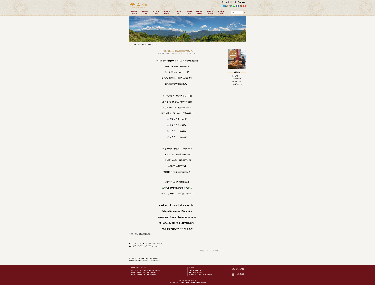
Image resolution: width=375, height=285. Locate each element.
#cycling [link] (169, 205)
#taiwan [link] (165, 211)
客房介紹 (188, 12)
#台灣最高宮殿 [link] (187, 223)
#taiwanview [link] (163, 217)
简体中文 (231, 2)
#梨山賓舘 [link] (170, 223)
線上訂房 (210, 12)
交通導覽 (199, 12)
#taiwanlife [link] (175, 217)
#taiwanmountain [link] (188, 217)
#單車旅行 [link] (188, 229)
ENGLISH (243, 2)
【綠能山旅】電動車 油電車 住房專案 (148, 260)
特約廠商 (187, 280)
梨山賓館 (134, 12)
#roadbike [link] (189, 205)
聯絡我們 (181, 280)
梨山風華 (156, 12)
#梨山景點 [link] (166, 229)
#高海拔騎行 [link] (173, 66)
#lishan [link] (162, 223)
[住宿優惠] (237, 68)
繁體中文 (224, 2)
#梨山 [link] (178, 223)
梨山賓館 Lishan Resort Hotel (138, 267)
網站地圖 (193, 280)
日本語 (237, 2)
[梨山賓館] (237, 270)
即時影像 (221, 12)
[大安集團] (238, 275)
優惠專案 (167, 12)
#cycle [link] (162, 205)
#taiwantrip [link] (187, 211)
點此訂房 (140, 246)
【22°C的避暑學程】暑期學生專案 (147, 258)
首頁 (144, 44)
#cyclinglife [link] (179, 205)
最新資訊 (145, 12)
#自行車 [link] (170, 61)
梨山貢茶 (178, 12)
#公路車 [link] (174, 229)
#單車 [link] (180, 229)
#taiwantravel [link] (175, 211)
